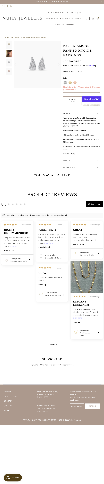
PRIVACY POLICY (30, 420)
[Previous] (15, 64)
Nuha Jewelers (75, 420)
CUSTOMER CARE (11, 396)
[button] (56, 13)
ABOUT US (8, 392)
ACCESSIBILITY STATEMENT (49, 420)
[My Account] (93, 19)
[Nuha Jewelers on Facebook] (7, 6)
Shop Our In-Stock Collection (52, 2)
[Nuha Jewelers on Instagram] (11, 6)
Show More (14, 246)
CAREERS (8, 406)
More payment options (91, 105)
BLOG (6, 410)
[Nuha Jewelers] (22, 19)
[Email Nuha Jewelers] (3, 6)
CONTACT (8, 401)
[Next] (59, 64)
